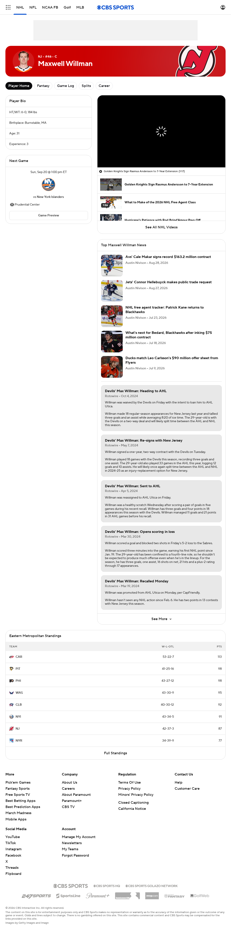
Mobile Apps (15, 819)
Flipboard (13, 873)
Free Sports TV (17, 794)
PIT (18, 669)
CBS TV (68, 807)
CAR (19, 657)
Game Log (65, 86)
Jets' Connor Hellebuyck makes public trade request (168, 282)
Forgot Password (75, 855)
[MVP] (152, 894)
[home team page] (48, 184)
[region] (161, 131)
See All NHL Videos (161, 227)
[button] (8, 7)
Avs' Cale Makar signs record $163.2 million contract (168, 257)
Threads (11, 867)
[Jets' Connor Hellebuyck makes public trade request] (112, 291)
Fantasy (43, 86)
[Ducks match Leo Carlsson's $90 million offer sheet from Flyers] (112, 367)
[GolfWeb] (199, 896)
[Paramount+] (98, 895)
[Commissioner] (127, 894)
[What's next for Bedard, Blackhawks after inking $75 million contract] (112, 341)
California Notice (132, 808)
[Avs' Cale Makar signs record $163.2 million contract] (112, 265)
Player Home (18, 86)
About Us (69, 782)
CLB (19, 705)
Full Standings (115, 753)
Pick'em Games (17, 782)
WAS (19, 693)
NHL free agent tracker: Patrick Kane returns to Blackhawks (164, 309)
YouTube (12, 837)
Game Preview (48, 215)
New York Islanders (50, 197)
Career (104, 86)
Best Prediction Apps (22, 807)
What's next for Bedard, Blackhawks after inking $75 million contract (168, 334)
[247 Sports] (36, 895)
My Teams (70, 849)
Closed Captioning (133, 802)
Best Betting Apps (20, 801)
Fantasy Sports (17, 788)
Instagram (13, 849)
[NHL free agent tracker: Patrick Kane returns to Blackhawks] (112, 316)
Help (178, 782)
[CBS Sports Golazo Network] (151, 885)
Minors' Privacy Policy (135, 794)
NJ (18, 729)
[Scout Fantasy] (174, 895)
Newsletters (72, 843)
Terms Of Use (129, 782)
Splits (86, 86)
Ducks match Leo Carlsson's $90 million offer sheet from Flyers (171, 360)
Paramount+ (72, 801)
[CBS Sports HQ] (106, 885)
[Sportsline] (68, 895)
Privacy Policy (129, 788)
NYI (18, 717)
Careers (68, 788)
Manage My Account (78, 837)
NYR (19, 741)
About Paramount (76, 794)
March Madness (18, 813)
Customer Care (187, 788)
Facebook (13, 855)
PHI (18, 681)
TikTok (10, 843)
